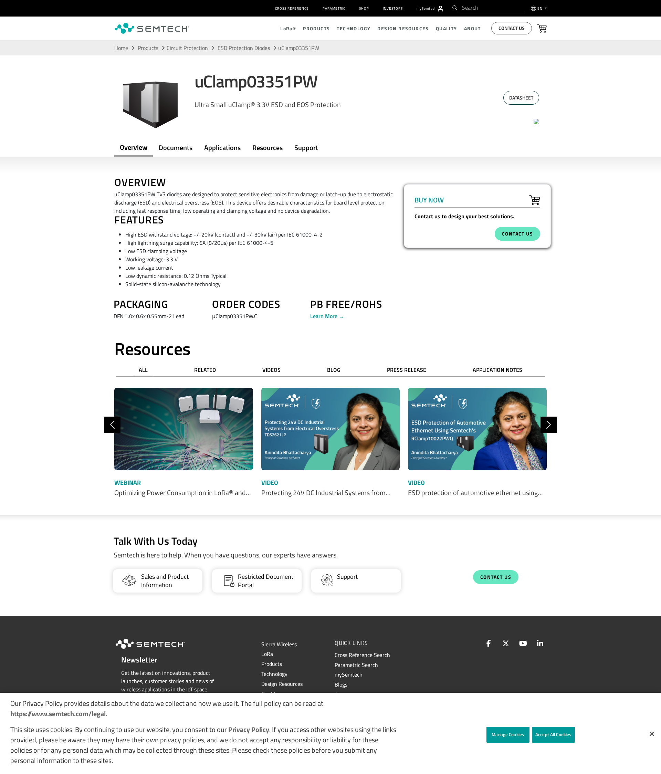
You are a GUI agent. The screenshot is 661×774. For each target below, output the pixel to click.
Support (306, 147)
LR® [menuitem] (288, 28)
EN (540, 8)
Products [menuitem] (316, 28)
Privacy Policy (248, 729)
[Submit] (454, 7)
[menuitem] (440, 8)
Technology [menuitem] (353, 28)
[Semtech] (157, 650)
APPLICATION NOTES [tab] (497, 370)
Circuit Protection (187, 48)
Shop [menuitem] (364, 8)
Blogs (341, 684)
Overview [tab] (133, 147)
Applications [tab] (222, 147)
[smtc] (152, 28)
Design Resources (282, 684)
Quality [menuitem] (446, 28)
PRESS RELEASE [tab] (406, 370)
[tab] (267, 147)
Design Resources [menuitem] (403, 28)
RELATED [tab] (205, 370)
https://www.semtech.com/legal (58, 713)
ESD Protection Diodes (244, 48)
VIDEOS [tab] (271, 370)
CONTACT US (517, 233)
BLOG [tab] (333, 370)
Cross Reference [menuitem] (292, 8)
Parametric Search (356, 665)
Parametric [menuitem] (334, 8)
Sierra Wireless (279, 644)
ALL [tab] (143, 370)
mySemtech (349, 674)
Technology (274, 674)
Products (148, 48)
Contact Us (512, 28)
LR (267, 654)
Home (121, 48)
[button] (652, 734)
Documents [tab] (175, 147)
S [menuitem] (427, 8)
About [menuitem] (472, 28)
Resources (267, 147)
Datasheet (521, 97)
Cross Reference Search (362, 655)
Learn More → (327, 316)
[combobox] (492, 7)
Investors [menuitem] (393, 8)
